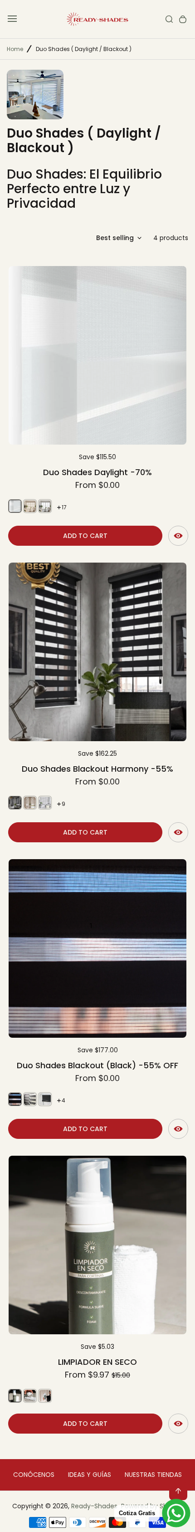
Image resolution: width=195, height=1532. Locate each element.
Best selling (115, 237)
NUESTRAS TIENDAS (153, 1474)
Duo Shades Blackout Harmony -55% (97, 768)
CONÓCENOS (33, 1474)
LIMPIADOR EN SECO (97, 1362)
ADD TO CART (85, 535)
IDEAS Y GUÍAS (89, 1474)
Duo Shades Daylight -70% (97, 472)
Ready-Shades (94, 1506)
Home (15, 49)
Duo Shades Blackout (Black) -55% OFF (97, 1065)
